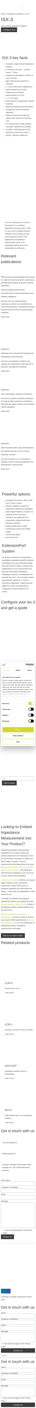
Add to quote (9, 783)
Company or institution (9, 1187)
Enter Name (5, 1180)
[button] (22, 6)
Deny (18, 742)
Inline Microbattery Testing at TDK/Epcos (16, 394)
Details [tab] (18, 670)
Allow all (18, 729)
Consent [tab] (6, 670)
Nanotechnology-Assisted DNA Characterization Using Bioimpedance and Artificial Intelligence (17, 293)
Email (3, 1194)
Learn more (9, 993)
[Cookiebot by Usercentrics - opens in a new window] (25, 664)
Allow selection (18, 735)
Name (3, 1313)
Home (3, 14)
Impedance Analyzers (15, 14)
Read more (5, 317)
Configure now (9, 30)
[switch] (31, 709)
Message (4, 1201)
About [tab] (29, 670)
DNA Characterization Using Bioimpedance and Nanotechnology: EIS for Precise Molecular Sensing (17, 451)
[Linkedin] (3, 1291)
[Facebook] (8, 1291)
